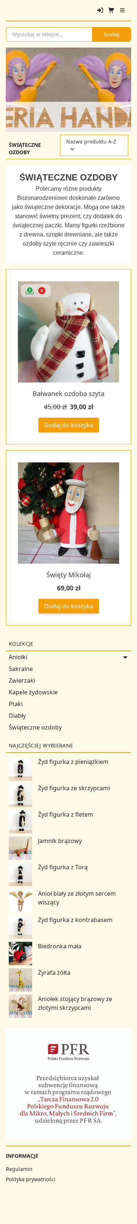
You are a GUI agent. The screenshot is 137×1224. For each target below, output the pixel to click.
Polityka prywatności (31, 1179)
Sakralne (21, 669)
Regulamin (19, 1168)
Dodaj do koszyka (68, 425)
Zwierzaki (22, 680)
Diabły (17, 716)
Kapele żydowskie (33, 692)
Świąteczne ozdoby (35, 727)
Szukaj (111, 34)
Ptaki (16, 704)
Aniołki (18, 657)
